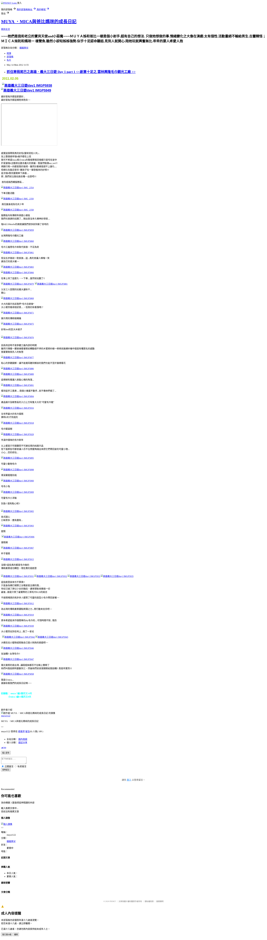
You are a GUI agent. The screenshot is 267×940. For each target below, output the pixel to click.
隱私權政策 (149, 901)
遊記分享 (22, 742)
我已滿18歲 (6, 934)
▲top (3, 747)
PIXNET (113, 901)
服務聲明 (160, 901)
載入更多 (5, 753)
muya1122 (5, 716)
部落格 (10, 57)
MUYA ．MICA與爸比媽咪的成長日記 (38, 21)
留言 (27, 731)
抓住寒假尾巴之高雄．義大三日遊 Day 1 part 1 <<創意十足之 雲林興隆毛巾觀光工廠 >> (71, 72)
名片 (9, 60)
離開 (16, 934)
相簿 (9, 53)
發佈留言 (5, 770)
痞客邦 (21, 731)
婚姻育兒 (23, 48)
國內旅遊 (22, 739)
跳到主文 (5, 29)
